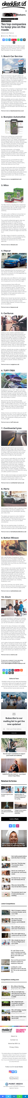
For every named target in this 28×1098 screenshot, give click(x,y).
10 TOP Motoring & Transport (8, 18)
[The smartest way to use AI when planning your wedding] (6, 894)
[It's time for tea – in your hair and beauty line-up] (6, 880)
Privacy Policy (14, 1047)
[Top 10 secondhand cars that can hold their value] (7, 805)
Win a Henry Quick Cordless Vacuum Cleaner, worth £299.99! (18, 920)
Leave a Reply (14, 819)
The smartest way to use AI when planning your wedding (18, 894)
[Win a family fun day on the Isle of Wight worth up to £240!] (6, 942)
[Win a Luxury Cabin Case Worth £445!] (6, 1018)
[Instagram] (10, 1072)
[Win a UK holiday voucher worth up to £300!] (6, 1011)
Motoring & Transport (6, 21)
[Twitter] (6, 40)
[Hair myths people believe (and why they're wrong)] (6, 858)
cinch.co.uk (14, 654)
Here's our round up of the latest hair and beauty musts (18, 872)
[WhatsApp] (18, 40)
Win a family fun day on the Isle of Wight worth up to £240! (18, 942)
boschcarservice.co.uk (17, 111)
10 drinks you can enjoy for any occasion (14, 845)
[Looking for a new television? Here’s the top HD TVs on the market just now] (5, 969)
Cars (16, 18)
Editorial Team (5, 36)
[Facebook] (3, 40)
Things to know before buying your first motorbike (20, 812)
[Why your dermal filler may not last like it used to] (6, 887)
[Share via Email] (24, 40)
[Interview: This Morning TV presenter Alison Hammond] (6, 865)
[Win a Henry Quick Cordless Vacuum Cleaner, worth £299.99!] (6, 920)
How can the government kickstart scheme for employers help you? (18, 961)
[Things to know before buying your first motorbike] (21, 805)
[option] (14, 700)
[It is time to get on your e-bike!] (7, 789)
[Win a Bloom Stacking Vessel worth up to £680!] (5, 987)
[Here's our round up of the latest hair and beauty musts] (6, 872)
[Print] (14, 42)
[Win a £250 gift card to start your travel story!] (6, 928)
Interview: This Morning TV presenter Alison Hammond (18, 865)
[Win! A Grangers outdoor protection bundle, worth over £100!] (6, 912)
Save (15, 40)
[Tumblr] (12, 670)
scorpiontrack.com (16, 179)
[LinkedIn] (9, 40)
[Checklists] (14, 4)
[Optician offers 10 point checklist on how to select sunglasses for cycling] (21, 789)
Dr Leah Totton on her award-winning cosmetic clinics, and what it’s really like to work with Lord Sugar (18, 954)
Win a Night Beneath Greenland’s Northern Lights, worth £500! (17, 1003)
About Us (14, 1036)
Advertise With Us (14, 1043)
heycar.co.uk (14, 307)
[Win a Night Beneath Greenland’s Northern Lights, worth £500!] (6, 1003)
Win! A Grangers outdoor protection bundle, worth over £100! (18, 912)
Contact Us (14, 1040)
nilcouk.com (14, 244)
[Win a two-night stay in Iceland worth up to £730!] (6, 935)
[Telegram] (21, 40)
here (18, 1061)
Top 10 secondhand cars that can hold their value (7, 812)
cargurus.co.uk (15, 364)
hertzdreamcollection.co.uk (18, 531)
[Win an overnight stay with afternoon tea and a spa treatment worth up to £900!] (6, 993)
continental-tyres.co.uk (17, 483)
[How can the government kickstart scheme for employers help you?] (5, 962)
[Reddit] (21, 670)
